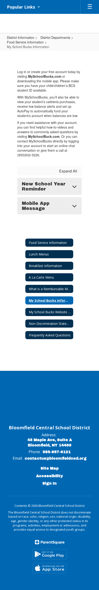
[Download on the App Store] (49, 568)
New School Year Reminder (43, 186)
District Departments (55, 37)
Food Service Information (25, 42)
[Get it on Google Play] (49, 554)
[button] (23, 7)
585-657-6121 (57, 452)
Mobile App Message (36, 206)
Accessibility (49, 476)
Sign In (49, 483)
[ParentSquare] (50, 542)
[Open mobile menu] (90, 7)
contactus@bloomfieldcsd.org (56, 458)
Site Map (50, 468)
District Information (20, 37)
